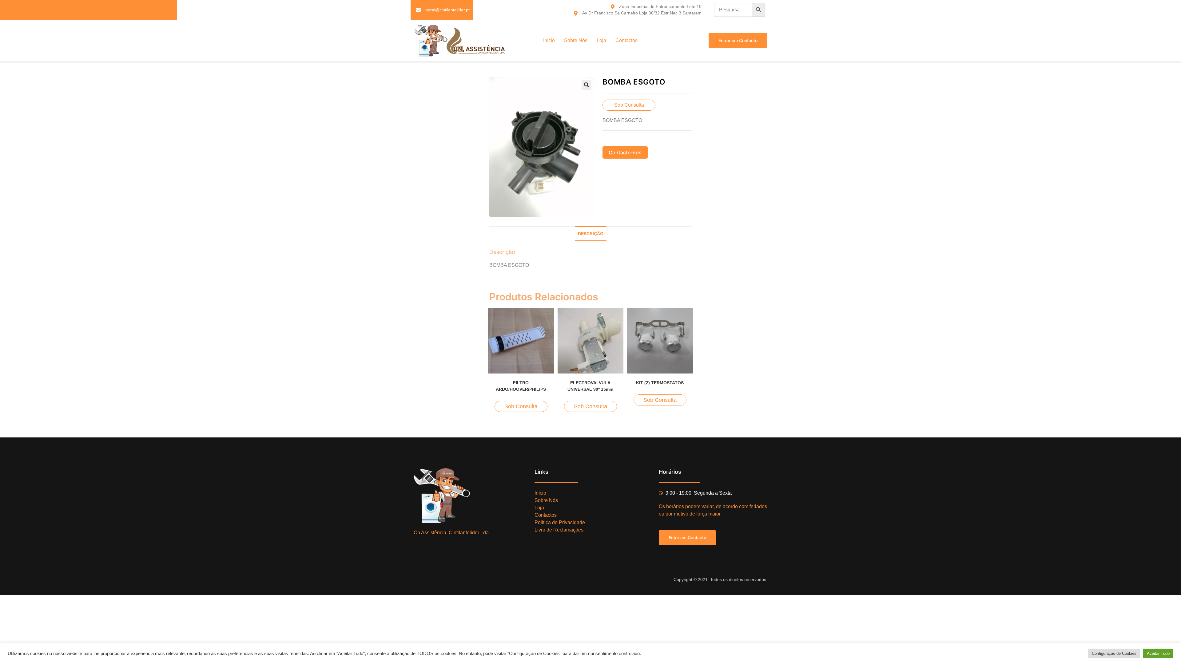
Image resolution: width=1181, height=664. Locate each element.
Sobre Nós (575, 40)
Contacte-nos (625, 152)
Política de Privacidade (560, 522)
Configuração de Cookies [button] (1114, 653)
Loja (601, 40)
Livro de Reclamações (559, 529)
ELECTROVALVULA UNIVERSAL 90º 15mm (590, 386)
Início (549, 40)
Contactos (626, 40)
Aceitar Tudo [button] (1158, 653)
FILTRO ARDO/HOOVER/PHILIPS (521, 386)
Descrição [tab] (590, 233)
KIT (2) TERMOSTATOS (660, 382)
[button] (586, 85)
